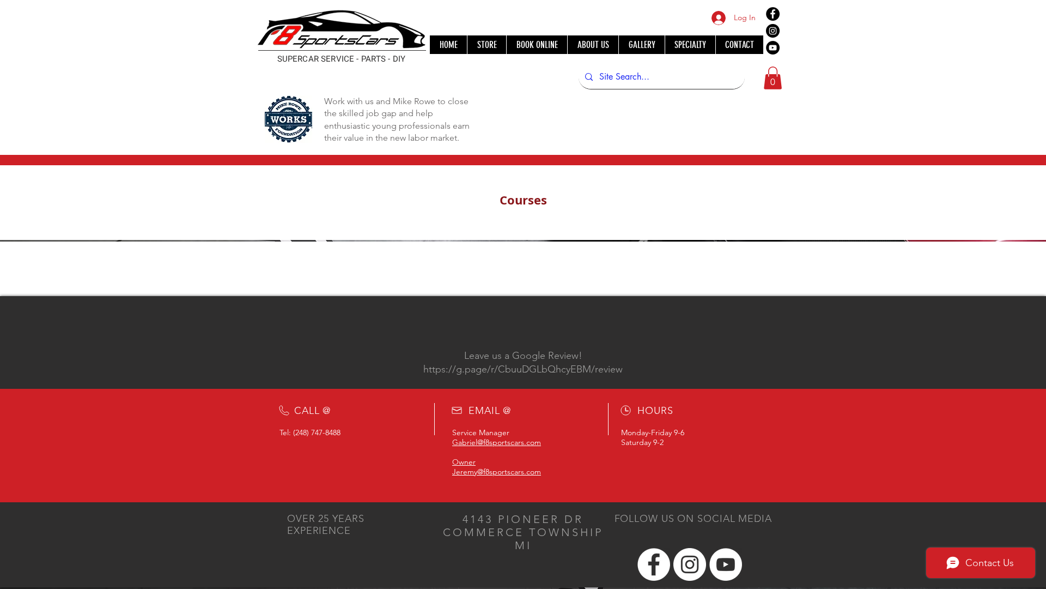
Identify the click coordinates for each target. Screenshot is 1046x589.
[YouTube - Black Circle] (773, 48)
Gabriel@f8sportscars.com (496, 442)
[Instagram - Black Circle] (773, 31)
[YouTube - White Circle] (725, 564)
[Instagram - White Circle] (689, 564)
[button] (772, 78)
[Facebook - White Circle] (653, 564)
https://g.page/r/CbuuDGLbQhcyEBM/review (523, 369)
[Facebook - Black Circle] (773, 14)
